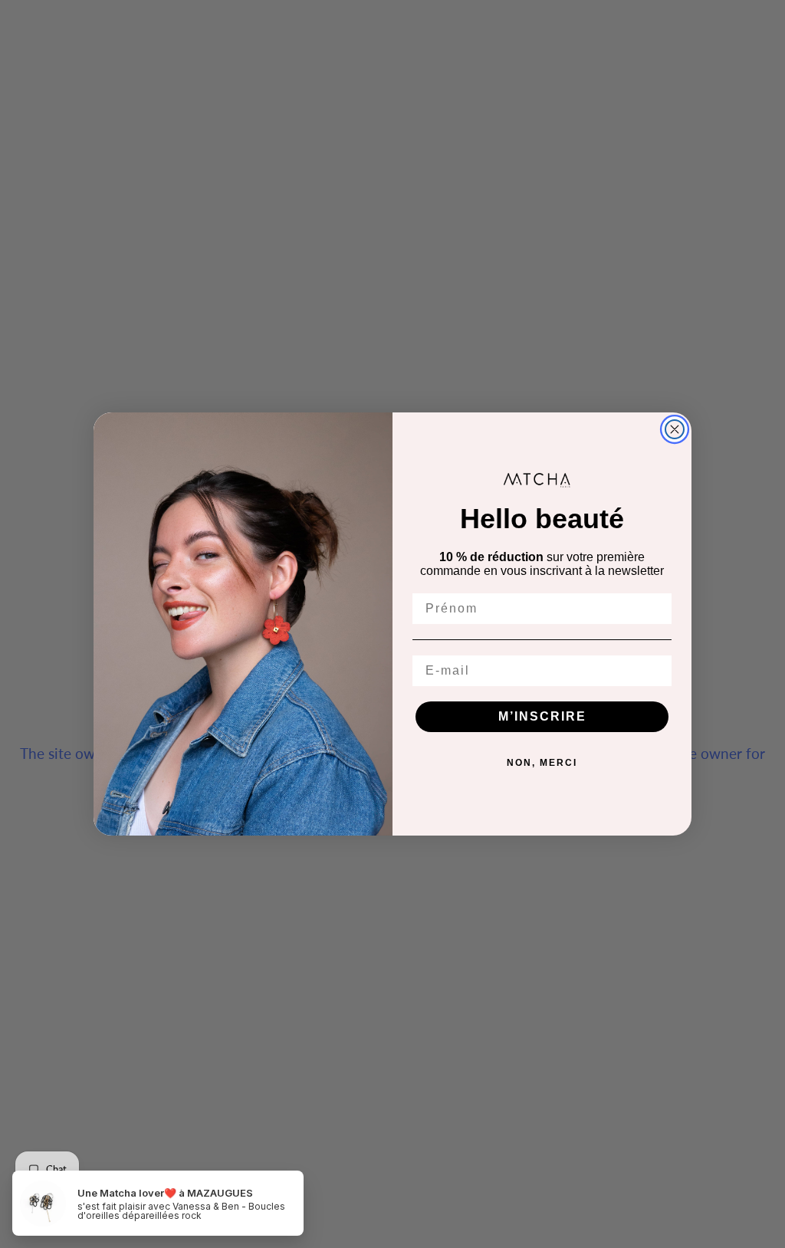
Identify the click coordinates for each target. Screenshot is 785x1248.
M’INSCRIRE (542, 716)
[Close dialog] (674, 429)
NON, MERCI (542, 762)
